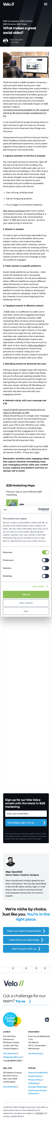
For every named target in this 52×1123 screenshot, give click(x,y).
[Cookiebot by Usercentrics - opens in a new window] (38, 509)
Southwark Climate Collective (37, 1092)
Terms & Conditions (37, 1072)
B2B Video (22, 24)
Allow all (26, 594)
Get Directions (10, 1053)
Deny (26, 611)
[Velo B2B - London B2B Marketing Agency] (8, 4)
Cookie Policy (34, 1076)
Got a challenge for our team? (24, 998)
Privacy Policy (35, 1080)
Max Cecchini (16, 39)
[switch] (45, 560)
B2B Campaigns (11, 21)
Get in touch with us (24, 948)
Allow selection (26, 603)
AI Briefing (33, 1083)
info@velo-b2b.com (12, 1057)
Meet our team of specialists (24, 930)
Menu (45, 4)
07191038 (39, 1113)
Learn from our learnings (24, 939)
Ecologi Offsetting (37, 1087)
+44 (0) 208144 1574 (12, 1060)
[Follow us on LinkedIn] (47, 1020)
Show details (38, 586)
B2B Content (26, 21)
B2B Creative (9, 24)
